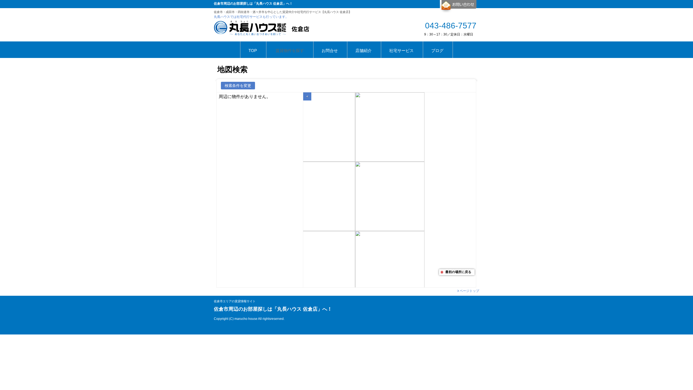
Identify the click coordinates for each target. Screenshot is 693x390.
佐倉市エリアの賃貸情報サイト (235, 301)
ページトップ (469, 291)
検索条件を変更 (238, 85)
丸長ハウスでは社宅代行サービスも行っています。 (251, 17)
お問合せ (458, 6)
